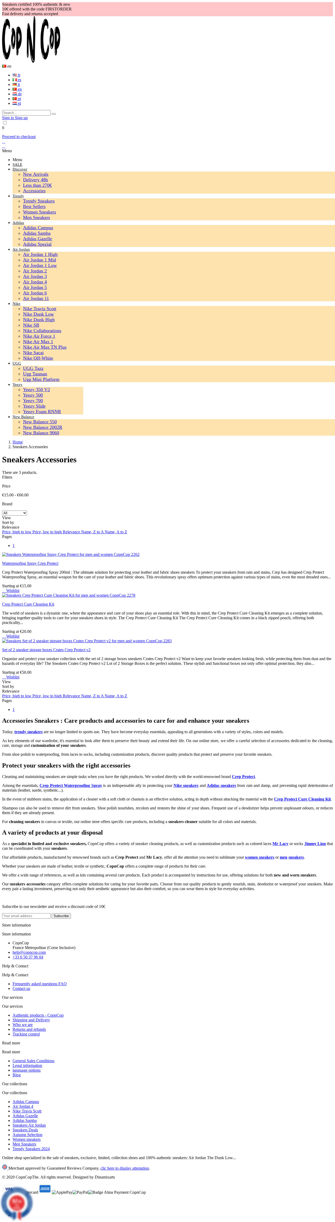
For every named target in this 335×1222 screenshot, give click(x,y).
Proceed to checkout (19, 136)
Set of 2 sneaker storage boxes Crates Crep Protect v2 (46, 650)
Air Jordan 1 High (40, 254)
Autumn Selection (27, 1134)
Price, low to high (47, 532)
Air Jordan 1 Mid (39, 259)
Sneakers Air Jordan (29, 1125)
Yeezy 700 (33, 400)
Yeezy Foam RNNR (42, 411)
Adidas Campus (38, 227)
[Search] (54, 114)
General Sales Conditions (33, 1061)
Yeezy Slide (34, 406)
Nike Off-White (38, 358)
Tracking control (26, 1034)
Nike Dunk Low (38, 314)
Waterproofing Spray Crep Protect (30, 563)
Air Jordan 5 (35, 287)
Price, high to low (17, 532)
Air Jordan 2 (35, 270)
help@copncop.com (29, 952)
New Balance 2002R (42, 427)
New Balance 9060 (41, 432)
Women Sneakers (39, 212)
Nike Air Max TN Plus (44, 347)
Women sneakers (27, 1139)
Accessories (34, 190)
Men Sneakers (36, 217)
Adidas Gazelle (37, 238)
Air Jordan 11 (36, 298)
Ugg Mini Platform (41, 379)
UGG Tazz (33, 368)
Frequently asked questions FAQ (40, 984)
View (6, 518)
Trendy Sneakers (39, 201)
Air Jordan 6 (35, 292)
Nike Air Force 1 (39, 336)
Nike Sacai (33, 352)
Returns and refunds (29, 1029)
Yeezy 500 (33, 395)
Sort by (8, 522)
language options (27, 1070)
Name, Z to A (93, 532)
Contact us (21, 988)
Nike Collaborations (42, 330)
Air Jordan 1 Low (40, 265)
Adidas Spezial (37, 244)
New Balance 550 (40, 421)
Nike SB (31, 325)
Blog (17, 1075)
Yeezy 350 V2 (36, 389)
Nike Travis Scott (39, 308)
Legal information (27, 1065)
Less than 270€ (37, 185)
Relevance (72, 532)
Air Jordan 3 (35, 276)
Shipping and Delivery (31, 1020)
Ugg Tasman (35, 373)
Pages (7, 536)
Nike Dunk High (39, 319)
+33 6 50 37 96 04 (28, 957)
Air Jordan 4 (35, 281)
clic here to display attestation (124, 1168)
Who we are (23, 1024)
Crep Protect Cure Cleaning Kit (28, 604)
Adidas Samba (37, 233)
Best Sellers (34, 206)
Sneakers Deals (25, 1130)
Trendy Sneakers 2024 (31, 1149)
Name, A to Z (116, 532)
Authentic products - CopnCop (38, 1015)
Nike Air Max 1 (38, 341)
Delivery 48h (35, 179)
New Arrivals (35, 174)
